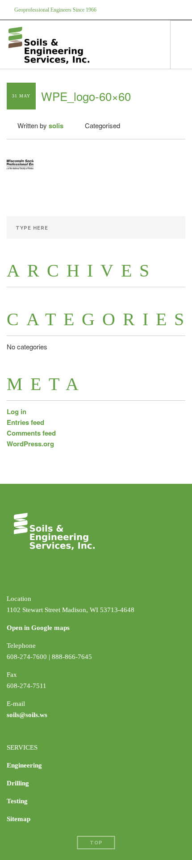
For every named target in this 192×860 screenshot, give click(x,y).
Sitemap (18, 818)
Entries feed (25, 422)
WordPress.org (30, 444)
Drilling (18, 783)
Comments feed (31, 433)
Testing (17, 801)
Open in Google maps (38, 627)
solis (56, 125)
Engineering (24, 765)
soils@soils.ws (27, 714)
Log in (16, 411)
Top (96, 843)
